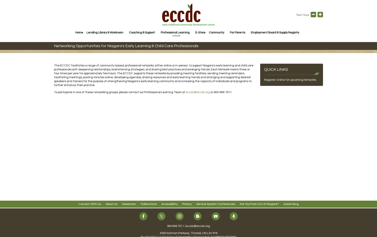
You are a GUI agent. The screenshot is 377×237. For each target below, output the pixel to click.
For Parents (237, 32)
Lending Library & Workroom (105, 32)
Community (216, 32)
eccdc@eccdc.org (198, 92)
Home (79, 32)
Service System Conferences (215, 204)
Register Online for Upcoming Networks (290, 79)
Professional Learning (175, 32)
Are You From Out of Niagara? (259, 204)
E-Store (200, 32)
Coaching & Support (142, 32)
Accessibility (169, 204)
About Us (111, 204)
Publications (149, 204)
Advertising (291, 204)
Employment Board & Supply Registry (275, 32)
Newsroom (129, 204)
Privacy (187, 204)
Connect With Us (89, 204)
